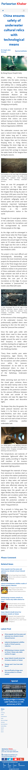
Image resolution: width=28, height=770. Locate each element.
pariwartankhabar (21, 51)
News (2, 711)
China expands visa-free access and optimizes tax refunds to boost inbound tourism (15, 636)
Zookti (17, 769)
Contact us (14, 766)
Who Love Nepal (4, 720)
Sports (2, 730)
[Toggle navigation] (24, 10)
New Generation (4, 724)
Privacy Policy (9, 766)
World (2, 732)
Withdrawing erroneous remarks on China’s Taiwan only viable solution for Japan (14, 652)
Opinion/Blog (3, 726)
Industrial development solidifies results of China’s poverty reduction (14, 644)
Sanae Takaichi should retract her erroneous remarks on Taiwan (15, 659)
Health (2, 714)
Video (2, 718)
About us (4, 766)
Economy (3, 712)
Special (14, 681)
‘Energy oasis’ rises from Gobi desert (14, 665)
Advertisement (21, 765)
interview (3, 722)
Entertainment (4, 716)
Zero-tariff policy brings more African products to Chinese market (14, 672)
